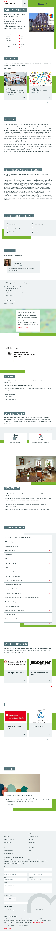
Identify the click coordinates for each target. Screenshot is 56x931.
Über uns (8, 38)
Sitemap (6, 847)
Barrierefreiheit (7, 842)
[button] (25, 3)
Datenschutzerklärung (38, 922)
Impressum (6, 836)
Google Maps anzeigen (23, 327)
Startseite (6, 828)
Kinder (30, 834)
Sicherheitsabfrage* (8, 895)
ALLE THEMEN (8, 68)
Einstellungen (7, 928)
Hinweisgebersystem (8, 850)
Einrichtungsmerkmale (11, 44)
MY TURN (23, 48)
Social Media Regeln (8, 853)
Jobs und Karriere (32, 847)
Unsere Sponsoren (23, 45)
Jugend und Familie (33, 836)
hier (38, 910)
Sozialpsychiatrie (32, 842)
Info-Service (23, 42)
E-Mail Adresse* (6, 871)
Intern (29, 850)
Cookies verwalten (8, 834)
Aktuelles (8, 36)
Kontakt (8, 46)
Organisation (31, 845)
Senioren (30, 839)
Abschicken (8, 906)
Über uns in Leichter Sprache (10, 845)
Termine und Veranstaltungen (10, 41)
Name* (5, 866)
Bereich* (5, 877)
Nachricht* (5, 882)
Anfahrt (22, 36)
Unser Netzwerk (23, 39)
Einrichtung (31, 877)
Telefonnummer (32, 871)
